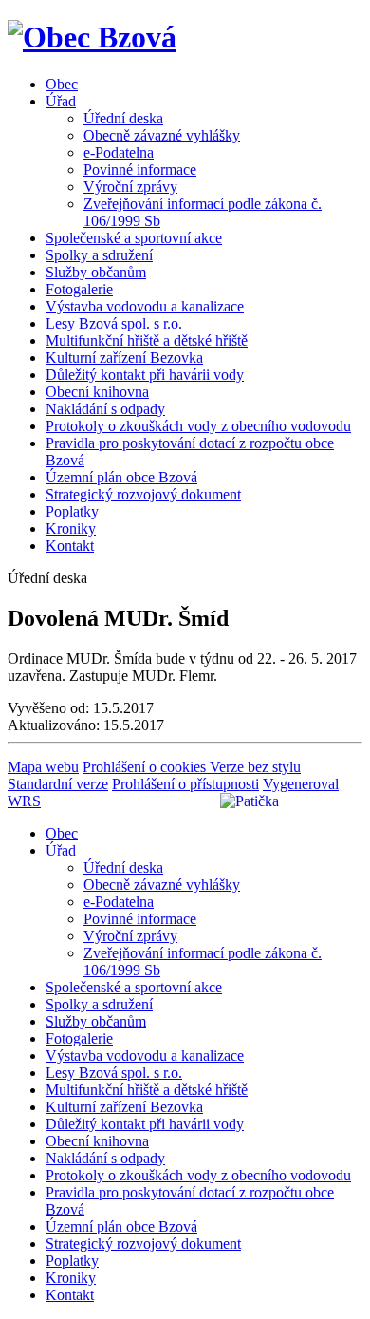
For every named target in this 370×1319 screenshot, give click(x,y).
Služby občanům (96, 272)
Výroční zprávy (130, 187)
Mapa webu (43, 767)
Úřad (61, 101)
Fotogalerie (79, 289)
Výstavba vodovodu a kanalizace (145, 306)
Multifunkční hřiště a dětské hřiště (147, 340)
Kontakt (70, 545)
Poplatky (72, 511)
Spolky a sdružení (99, 255)
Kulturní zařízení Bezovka (124, 357)
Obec (62, 84)
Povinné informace (139, 169)
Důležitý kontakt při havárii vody (145, 375)
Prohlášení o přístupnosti (185, 784)
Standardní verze (58, 784)
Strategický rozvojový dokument (143, 494)
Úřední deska (123, 118)
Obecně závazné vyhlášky (161, 135)
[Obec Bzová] (92, 37)
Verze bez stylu (255, 767)
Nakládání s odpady (105, 409)
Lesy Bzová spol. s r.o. (114, 323)
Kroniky (71, 528)
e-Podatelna (118, 152)
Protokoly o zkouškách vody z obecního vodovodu (198, 426)
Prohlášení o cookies (146, 767)
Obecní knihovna (97, 392)
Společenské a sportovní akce (134, 238)
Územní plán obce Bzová (121, 477)
